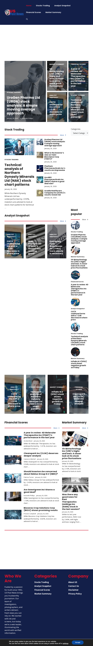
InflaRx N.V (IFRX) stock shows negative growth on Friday (79, 364)
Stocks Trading (43, 5)
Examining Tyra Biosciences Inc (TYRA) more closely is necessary (56, 247)
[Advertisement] (46, 45)
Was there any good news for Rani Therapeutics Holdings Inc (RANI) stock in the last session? (71, 502)
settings (65, 644)
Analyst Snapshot (62, 5)
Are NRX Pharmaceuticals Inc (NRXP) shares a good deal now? (54, 180)
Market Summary (53, 12)
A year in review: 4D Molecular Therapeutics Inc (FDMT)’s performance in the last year (78, 77)
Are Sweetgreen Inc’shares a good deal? (39, 490)
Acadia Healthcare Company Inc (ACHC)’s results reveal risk (54, 193)
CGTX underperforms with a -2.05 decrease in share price (56, 108)
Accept (77, 642)
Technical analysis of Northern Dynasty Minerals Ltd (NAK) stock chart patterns (77, 108)
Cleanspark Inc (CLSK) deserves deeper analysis (79, 398)
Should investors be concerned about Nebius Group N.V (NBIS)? (41, 472)
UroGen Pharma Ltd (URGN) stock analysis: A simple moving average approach (23, 105)
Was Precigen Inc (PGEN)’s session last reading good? (34, 247)
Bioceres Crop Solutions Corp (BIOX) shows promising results (41, 509)
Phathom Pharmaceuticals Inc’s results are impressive (54, 168)
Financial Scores (33, 12)
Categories (75, 129)
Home (28, 5)
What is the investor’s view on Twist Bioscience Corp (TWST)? (54, 156)
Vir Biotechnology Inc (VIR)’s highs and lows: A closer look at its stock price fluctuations (56, 77)
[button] (27, 19)
